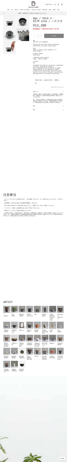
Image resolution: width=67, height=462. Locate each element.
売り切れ (54, 35)
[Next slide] (62, 13)
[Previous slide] (4, 13)
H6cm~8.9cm (38, 80)
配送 (34, 105)
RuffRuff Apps (56, 87)
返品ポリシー (36, 91)
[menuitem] (58, 9)
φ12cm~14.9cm (48, 80)
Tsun (62, 87)
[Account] (58, 4)
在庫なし (57, 80)
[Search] (55, 4)
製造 (34, 109)
